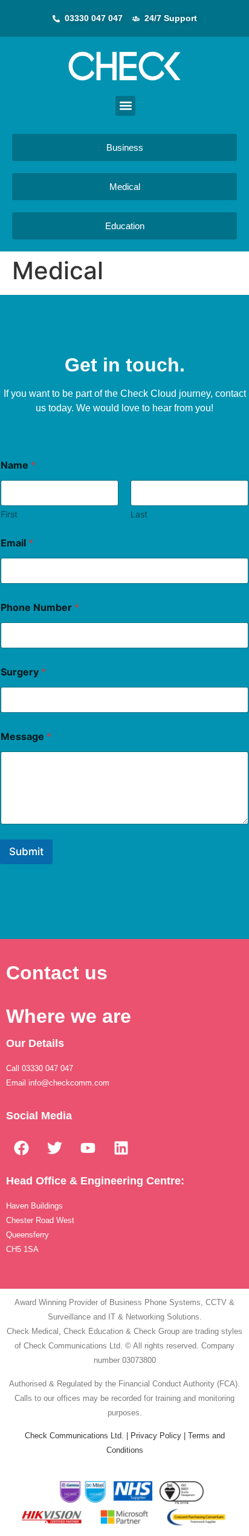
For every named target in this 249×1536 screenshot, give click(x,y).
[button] (125, 106)
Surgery (23, 672)
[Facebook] (21, 1148)
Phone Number (40, 607)
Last (139, 514)
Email (17, 543)
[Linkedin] (121, 1148)
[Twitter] (54, 1148)
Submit (26, 851)
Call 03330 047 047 (41, 1068)
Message (26, 736)
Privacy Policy (156, 1435)
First (9, 514)
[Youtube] (88, 1148)
